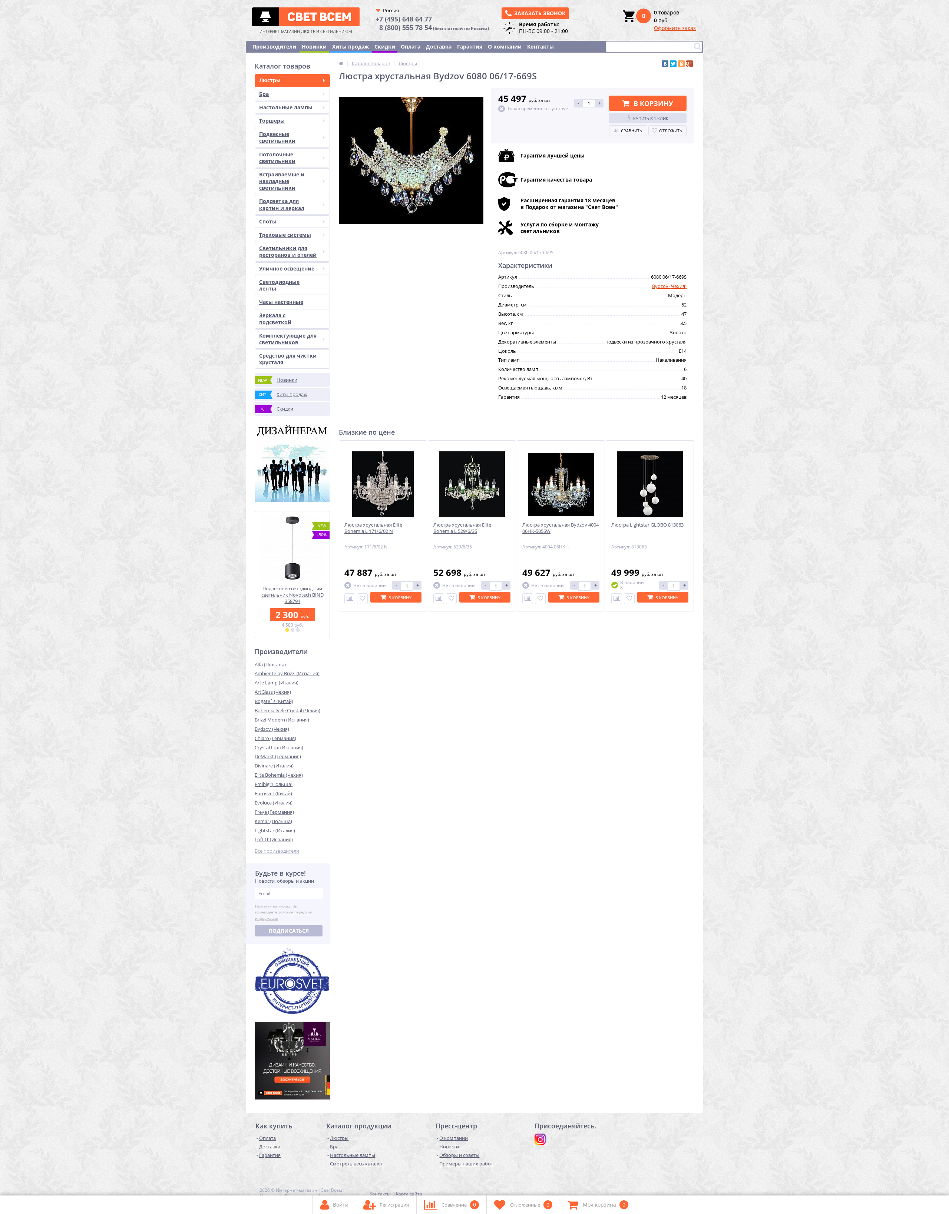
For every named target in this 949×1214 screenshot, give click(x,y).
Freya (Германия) (274, 812)
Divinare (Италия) (274, 765)
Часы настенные (281, 301)
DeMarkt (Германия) (278, 756)
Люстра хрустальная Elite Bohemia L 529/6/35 (462, 528)
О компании (505, 46)
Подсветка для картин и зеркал (281, 204)
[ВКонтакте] (665, 63)
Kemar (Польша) (273, 821)
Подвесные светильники (277, 137)
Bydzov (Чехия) (272, 729)
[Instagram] (540, 1139)
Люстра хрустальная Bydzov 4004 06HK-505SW (560, 528)
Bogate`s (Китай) (274, 701)
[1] (287, 630)
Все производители (277, 851)
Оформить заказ (675, 27)
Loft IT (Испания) (274, 839)
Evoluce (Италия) (273, 802)
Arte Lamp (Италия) (276, 682)
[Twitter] (673, 63)
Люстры (270, 80)
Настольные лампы (286, 107)
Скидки (384, 46)
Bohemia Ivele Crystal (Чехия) (287, 710)
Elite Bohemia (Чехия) (279, 775)
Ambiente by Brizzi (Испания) (287, 673)
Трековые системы (285, 234)
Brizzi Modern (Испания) (282, 719)
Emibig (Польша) (273, 784)
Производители (274, 46)
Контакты (540, 46)
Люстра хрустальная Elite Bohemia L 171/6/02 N (373, 528)
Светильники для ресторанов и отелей (288, 251)
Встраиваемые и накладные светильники (281, 181)
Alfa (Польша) (270, 664)
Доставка (439, 46)
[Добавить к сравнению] (349, 598)
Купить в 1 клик (650, 118)
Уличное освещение (286, 268)
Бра (264, 93)
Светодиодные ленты (279, 285)
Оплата (410, 46)
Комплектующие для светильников (288, 339)
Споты (268, 221)
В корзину (653, 103)
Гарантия (469, 46)
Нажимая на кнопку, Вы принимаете (283, 912)
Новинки (314, 46)
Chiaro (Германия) (275, 738)
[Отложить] (362, 598)
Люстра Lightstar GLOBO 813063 (647, 525)
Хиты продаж (350, 46)
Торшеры (272, 120)
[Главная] (341, 63)
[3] (298, 630)
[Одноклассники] (681, 63)
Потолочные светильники (277, 158)
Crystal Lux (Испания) (279, 747)
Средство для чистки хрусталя (288, 359)
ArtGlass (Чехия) (273, 692)
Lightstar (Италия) (275, 830)
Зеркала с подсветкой (275, 318)
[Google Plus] (689, 63)
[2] (292, 630)
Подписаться (289, 930)
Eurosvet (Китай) (273, 793)
